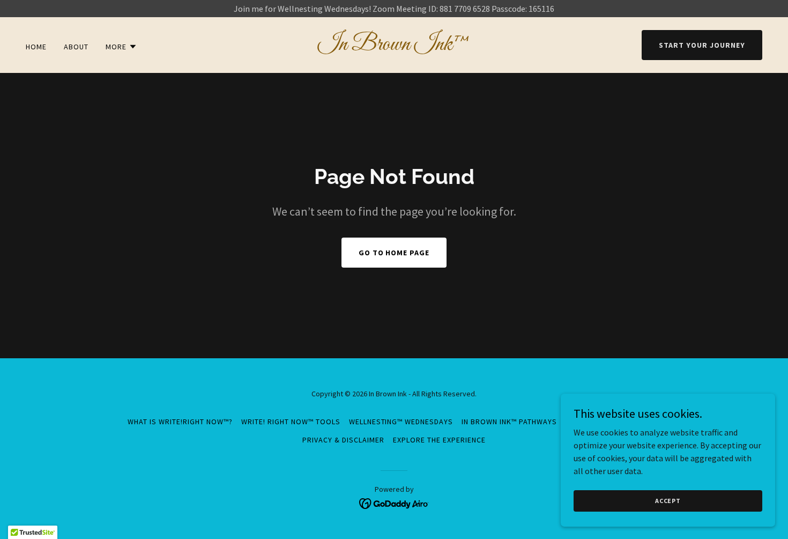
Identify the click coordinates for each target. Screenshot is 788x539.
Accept (668, 501)
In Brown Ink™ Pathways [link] (509, 421)
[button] (121, 46)
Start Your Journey (702, 45)
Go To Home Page (394, 252)
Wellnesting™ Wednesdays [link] (401, 421)
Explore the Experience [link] (439, 440)
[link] (394, 46)
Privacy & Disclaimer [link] (343, 440)
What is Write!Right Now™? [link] (180, 421)
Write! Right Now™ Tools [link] (290, 421)
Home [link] (36, 46)
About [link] (76, 46)
